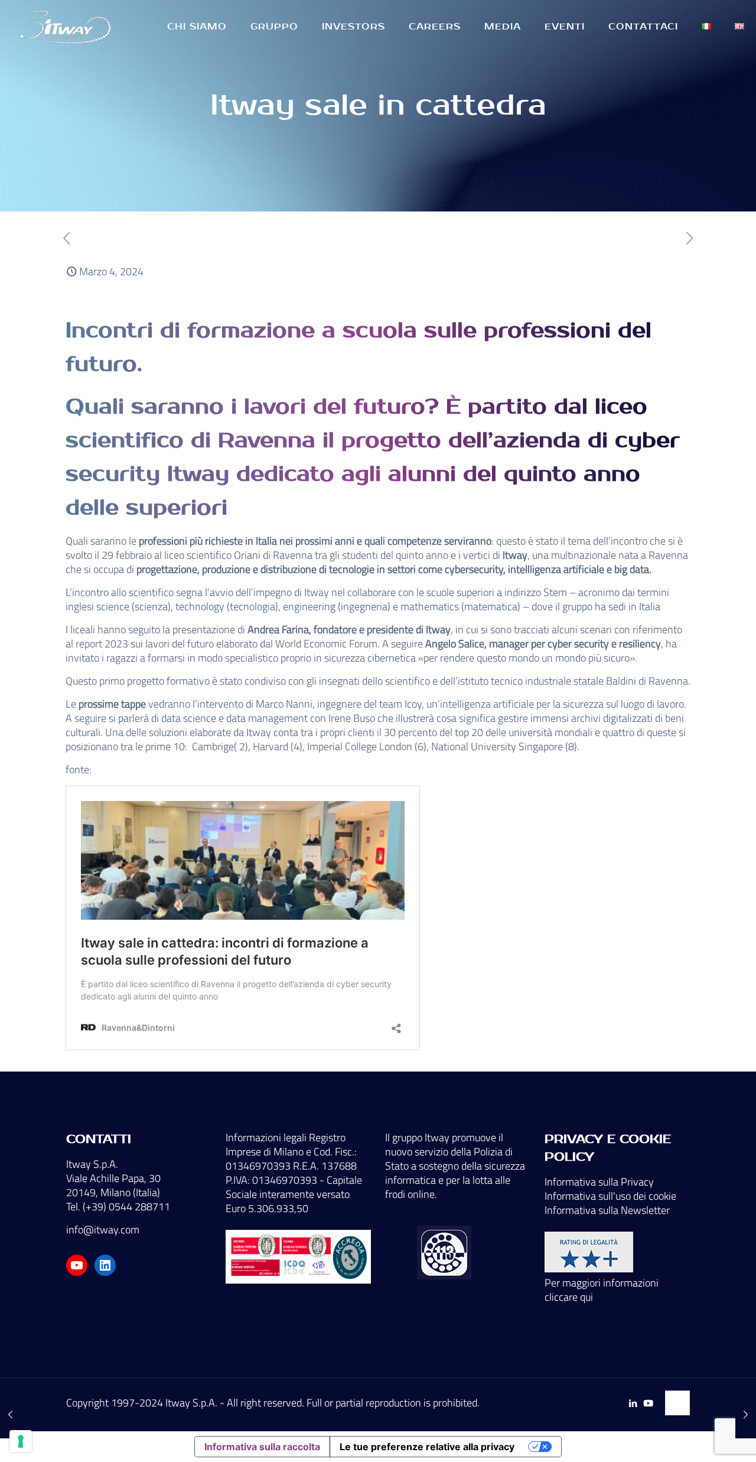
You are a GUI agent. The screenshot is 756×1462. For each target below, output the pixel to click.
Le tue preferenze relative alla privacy (427, 1447)
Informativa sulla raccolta (262, 1447)
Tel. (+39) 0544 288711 (118, 1206)
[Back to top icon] (677, 1403)
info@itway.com (102, 1230)
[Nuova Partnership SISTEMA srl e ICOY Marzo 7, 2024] (745, 1414)
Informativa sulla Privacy (599, 1182)
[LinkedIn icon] (632, 1403)
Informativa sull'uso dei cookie (610, 1196)
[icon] (648, 1403)
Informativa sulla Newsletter (607, 1210)
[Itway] (67, 26)
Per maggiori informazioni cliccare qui (602, 1290)
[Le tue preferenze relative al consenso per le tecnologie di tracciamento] (20, 1441)
